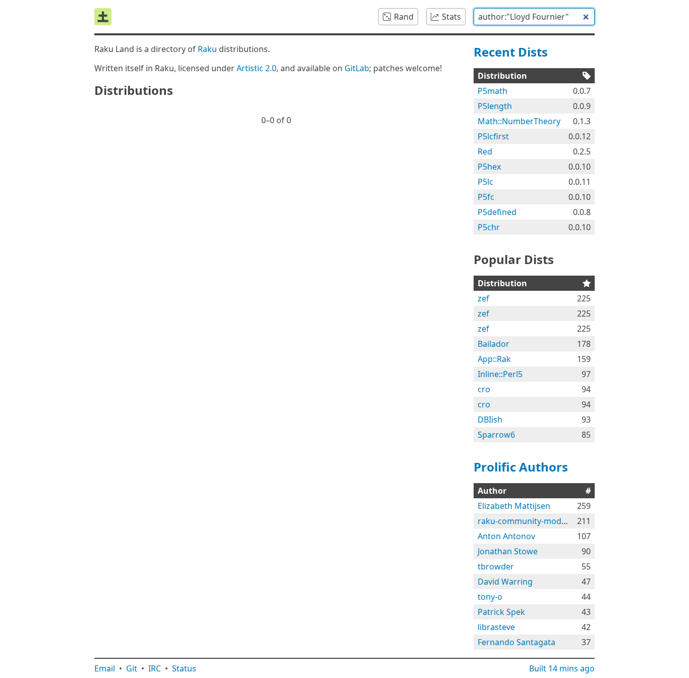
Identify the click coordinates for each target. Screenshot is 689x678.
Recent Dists (511, 51)
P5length (495, 106)
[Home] (102, 16)
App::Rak (494, 358)
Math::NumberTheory (519, 121)
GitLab (356, 68)
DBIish (490, 419)
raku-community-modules (527, 521)
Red (485, 151)
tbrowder (496, 566)
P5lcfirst (493, 136)
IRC (154, 668)
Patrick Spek (501, 611)
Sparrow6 (496, 434)
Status (184, 668)
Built (562, 668)
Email (104, 668)
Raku (207, 49)
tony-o (490, 596)
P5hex (489, 166)
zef (483, 298)
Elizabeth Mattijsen (514, 505)
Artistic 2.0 (256, 68)
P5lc (485, 181)
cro (484, 389)
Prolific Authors (521, 466)
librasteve (496, 627)
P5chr (489, 227)
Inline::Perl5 (500, 374)
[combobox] (534, 16)
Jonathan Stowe (508, 551)
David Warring (505, 581)
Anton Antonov (506, 536)
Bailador (493, 343)
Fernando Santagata (516, 642)
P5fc (486, 196)
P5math (492, 90)
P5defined (497, 212)
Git (131, 668)
